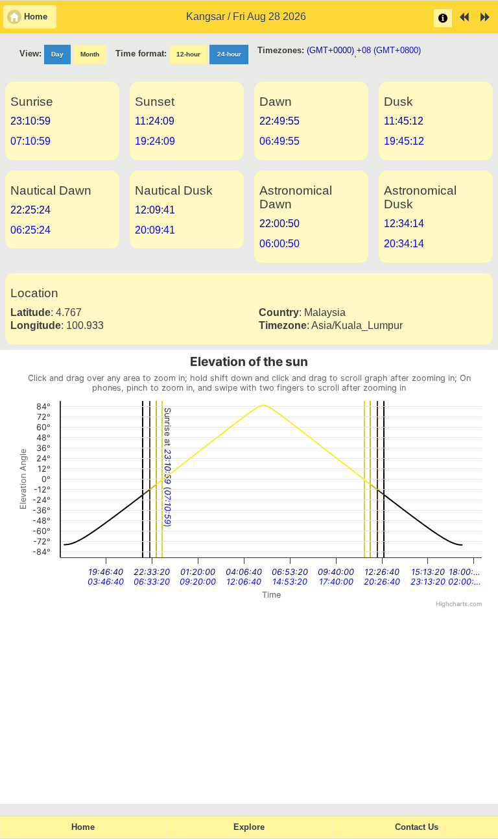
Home (83, 827)
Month (89, 54)
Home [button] (35, 16)
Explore (249, 827)
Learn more (443, 18)
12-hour (188, 54)
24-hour (229, 54)
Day (57, 54)
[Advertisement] (249, 706)
